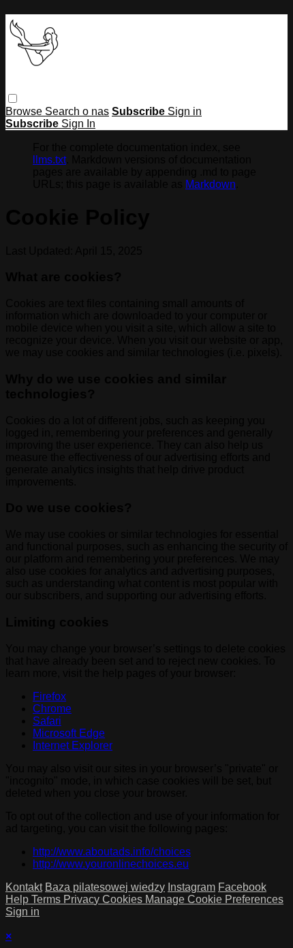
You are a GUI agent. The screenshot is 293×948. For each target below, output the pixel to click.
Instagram (191, 887)
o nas (95, 111)
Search (63, 111)
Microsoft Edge (69, 733)
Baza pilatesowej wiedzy (105, 887)
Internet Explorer (72, 745)
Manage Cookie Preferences (214, 899)
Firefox (49, 696)
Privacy (82, 899)
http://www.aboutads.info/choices (112, 851)
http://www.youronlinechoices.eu (111, 864)
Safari (47, 721)
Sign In (78, 123)
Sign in (185, 111)
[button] (12, 98)
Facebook (242, 887)
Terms (47, 899)
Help (18, 899)
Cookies (123, 899)
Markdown (210, 184)
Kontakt (23, 887)
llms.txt (49, 159)
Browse (25, 111)
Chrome (52, 708)
